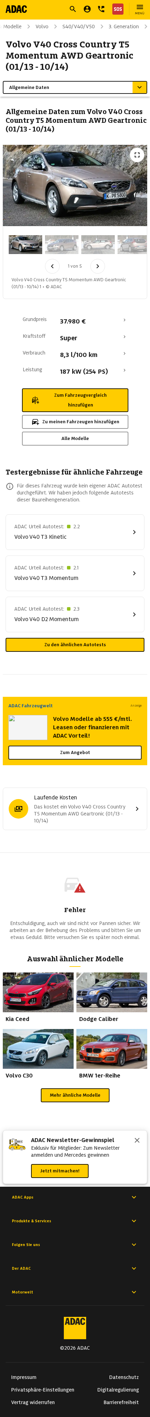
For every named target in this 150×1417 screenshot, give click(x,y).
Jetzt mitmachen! (60, 1171)
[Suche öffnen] (73, 9)
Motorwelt (22, 1292)
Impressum (24, 1377)
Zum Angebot (75, 752)
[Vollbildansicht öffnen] (137, 155)
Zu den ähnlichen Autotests (75, 645)
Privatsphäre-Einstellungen (42, 1390)
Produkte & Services (31, 1220)
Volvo (42, 26)
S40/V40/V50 (78, 26)
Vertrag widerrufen (33, 1402)
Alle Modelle (75, 438)
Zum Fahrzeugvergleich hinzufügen (80, 400)
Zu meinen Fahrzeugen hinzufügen (80, 422)
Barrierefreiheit (121, 1402)
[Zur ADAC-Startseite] (16, 9)
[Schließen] (137, 1141)
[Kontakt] (101, 9)
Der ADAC (21, 1268)
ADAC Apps (22, 1197)
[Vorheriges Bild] (52, 266)
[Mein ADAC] (87, 9)
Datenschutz (124, 1377)
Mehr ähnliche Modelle (75, 1095)
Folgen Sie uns (26, 1244)
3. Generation (124, 26)
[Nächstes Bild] (97, 266)
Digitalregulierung (118, 1390)
